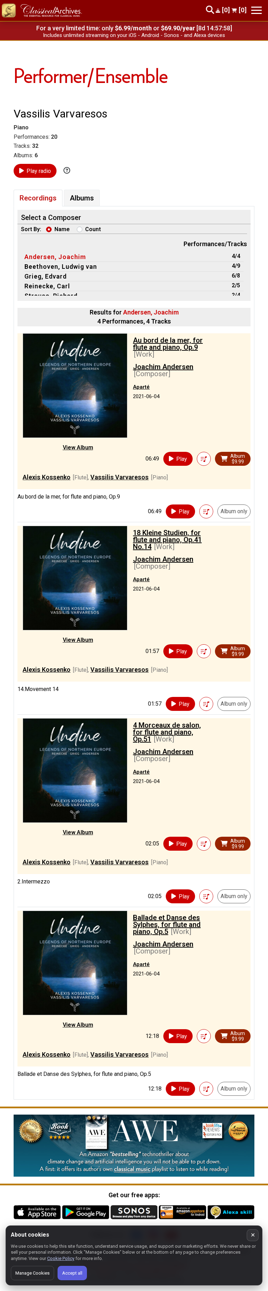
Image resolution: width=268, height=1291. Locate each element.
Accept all (72, 1273)
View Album (78, 447)
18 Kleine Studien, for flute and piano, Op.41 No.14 (167, 540)
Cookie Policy (60, 1258)
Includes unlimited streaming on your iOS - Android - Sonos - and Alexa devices (134, 35)
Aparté (141, 387)
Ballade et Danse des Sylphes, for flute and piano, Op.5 (167, 924)
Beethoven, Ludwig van (60, 266)
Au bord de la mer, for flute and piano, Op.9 (168, 343)
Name (62, 229)
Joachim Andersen (163, 367)
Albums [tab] (82, 198)
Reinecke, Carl (47, 286)
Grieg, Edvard (45, 276)
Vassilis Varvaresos (119, 477)
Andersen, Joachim (55, 256)
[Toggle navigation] (256, 10)
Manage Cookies (32, 1273)
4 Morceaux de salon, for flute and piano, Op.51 (167, 732)
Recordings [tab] (38, 198)
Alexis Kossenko (46, 477)
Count (93, 229)
